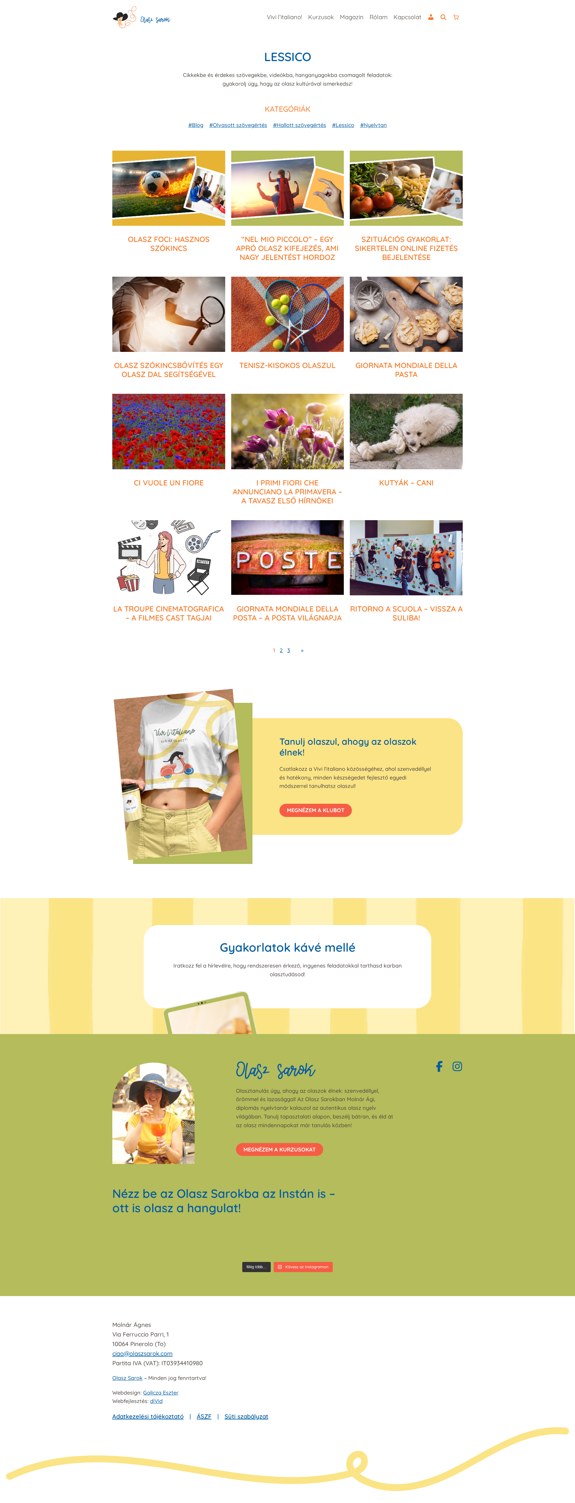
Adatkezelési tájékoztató (148, 1416)
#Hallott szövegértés (299, 125)
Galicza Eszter (160, 1392)
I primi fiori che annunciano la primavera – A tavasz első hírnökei (287, 491)
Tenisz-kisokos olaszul (287, 365)
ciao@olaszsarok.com (142, 1353)
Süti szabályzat (246, 1416)
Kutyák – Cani (406, 482)
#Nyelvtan (373, 125)
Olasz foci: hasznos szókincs (169, 244)
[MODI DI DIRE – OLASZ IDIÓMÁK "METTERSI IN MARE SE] (258, 1241)
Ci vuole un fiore (169, 482)
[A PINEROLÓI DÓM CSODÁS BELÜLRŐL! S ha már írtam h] (435, 1241)
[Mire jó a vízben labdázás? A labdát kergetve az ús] (199, 1241)
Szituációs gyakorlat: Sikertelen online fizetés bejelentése (406, 248)
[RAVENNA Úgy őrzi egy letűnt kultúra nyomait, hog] (140, 1241)
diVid (156, 1401)
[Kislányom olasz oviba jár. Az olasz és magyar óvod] (376, 1241)
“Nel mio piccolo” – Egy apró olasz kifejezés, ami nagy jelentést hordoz (287, 248)
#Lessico (343, 125)
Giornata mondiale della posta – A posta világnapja (287, 613)
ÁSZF (204, 1416)
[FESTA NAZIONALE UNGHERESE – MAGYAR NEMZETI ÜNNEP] (317, 1241)
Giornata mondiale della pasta (406, 370)
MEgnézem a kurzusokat (279, 1149)
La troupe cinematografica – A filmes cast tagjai (168, 613)
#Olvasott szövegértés (238, 125)
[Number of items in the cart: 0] (456, 17)
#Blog (195, 125)
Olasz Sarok (127, 1378)
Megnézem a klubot (315, 810)
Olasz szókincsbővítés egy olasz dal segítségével (168, 370)
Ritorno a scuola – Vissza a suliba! (406, 613)
